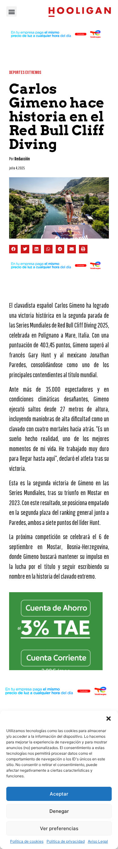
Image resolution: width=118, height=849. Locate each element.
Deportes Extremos (25, 72)
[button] (108, 718)
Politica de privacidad (66, 841)
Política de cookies (26, 841)
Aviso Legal (98, 841)
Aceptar (59, 794)
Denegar (59, 811)
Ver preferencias (59, 828)
